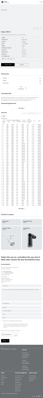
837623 (39, 159)
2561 (7, 167)
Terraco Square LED (18, 384)
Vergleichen (32, 113)
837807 (39, 134)
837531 (39, 148)
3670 (7, 205)
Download (3, 382)
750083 (39, 165)
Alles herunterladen (21, 87)
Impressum (31, 380)
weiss (23, 124)
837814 (39, 172)
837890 (39, 129)
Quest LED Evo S (18, 377)
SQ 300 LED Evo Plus (18, 379)
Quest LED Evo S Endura (19, 375)
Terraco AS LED (17, 385)
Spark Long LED (18, 390)
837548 (39, 186)
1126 (7, 129)
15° (17, 124)
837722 (39, 184)
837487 (39, 181)
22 (3, 162)
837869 (39, 138)
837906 (39, 167)
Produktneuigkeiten (21, 373)
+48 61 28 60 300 (25, 361)
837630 (39, 197)
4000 (12, 129)
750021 (39, 168)
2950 (7, 176)
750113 (39, 179)
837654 (39, 149)
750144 (39, 170)
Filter (4, 116)
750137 (39, 132)
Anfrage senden (7, 64)
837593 (39, 145)
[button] (39, 2)
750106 (39, 142)
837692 (39, 194)
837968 (39, 164)
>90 (27, 124)
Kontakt (2, 384)
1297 (7, 138)
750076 (39, 127)
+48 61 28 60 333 (25, 367)
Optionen (22, 64)
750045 (39, 137)
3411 (7, 200)
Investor (2, 379)
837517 (39, 195)
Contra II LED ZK (18, 382)
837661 (39, 187)
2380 (7, 162)
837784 (39, 189)
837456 (39, 191)
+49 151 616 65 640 (7, 271)
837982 (39, 140)
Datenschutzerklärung (33, 377)
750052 (39, 175)
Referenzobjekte (4, 377)
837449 (39, 153)
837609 (39, 183)
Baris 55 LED (17, 380)
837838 (39, 124)
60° (17, 127)
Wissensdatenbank (32, 375)
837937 (39, 173)
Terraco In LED (17, 387)
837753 (39, 198)
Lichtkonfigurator (32, 379)
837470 (39, 143)
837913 (39, 205)
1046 (7, 124)
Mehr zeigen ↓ (21, 108)
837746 (39, 161)
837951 (39, 126)
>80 (27, 134)
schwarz (23, 143)
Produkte (2, 375)
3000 (12, 124)
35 (3, 200)
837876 (39, 176)
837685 (39, 156)
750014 (39, 131)
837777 (39, 151)
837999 (39, 178)
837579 (39, 192)
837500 (39, 157)
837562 (39, 154)
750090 (39, 203)
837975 (39, 202)
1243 (7, 134)
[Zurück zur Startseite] (5, 2)
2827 (7, 172)
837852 (39, 200)
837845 (39, 162)
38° (17, 126)
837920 (39, 135)
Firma (2, 380)
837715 (39, 146)
